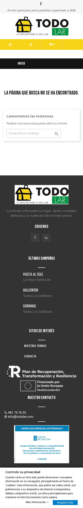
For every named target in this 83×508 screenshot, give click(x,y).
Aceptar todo (65, 502)
